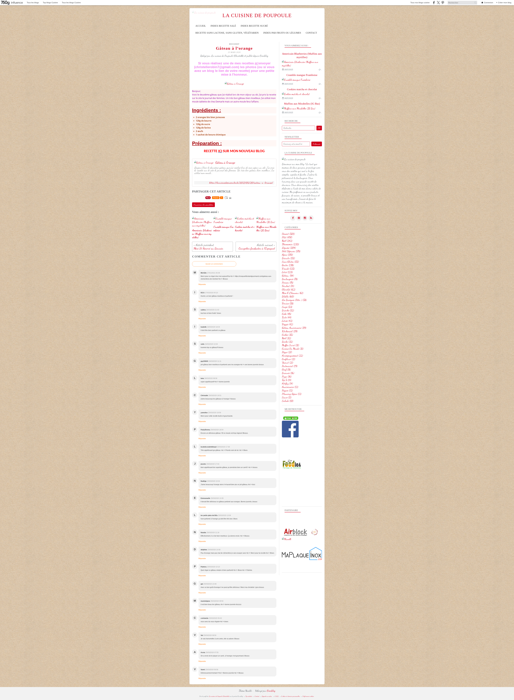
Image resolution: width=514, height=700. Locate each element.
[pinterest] (442, 2)
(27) (287, 352)
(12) (290, 387)
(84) (288, 275)
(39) (294, 327)
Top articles (248, 696)
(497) (287, 237)
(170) (287, 254)
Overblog (271, 690)
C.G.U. (277, 696)
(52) (288, 310)
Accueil (200, 25)
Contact (311, 32)
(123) (287, 272)
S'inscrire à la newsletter (203, 204)
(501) (288, 233)
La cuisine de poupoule (257, 15)
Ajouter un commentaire (214, 264)
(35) (287, 334)
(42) (287, 320)
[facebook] (434, 2)
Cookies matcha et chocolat (302, 89)
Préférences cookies (308, 696)
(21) (288, 359)
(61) (292, 293)
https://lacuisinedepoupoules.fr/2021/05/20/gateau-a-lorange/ (241, 183)
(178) (291, 251)
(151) (288, 258)
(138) (288, 265)
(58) (294, 300)
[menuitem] (200, 26)
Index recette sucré (254, 25)
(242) (287, 240)
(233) (290, 244)
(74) (288, 286)
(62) (288, 289)
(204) (289, 247)
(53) (287, 307)
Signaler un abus (267, 696)
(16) (288, 373)
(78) (290, 279)
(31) (290, 345)
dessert (234, 44)
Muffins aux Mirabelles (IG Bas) (302, 103)
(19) (289, 366)
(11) (286, 397)
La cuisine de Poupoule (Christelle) (219, 696)
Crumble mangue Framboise (301, 74)
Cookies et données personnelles (290, 696)
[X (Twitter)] (438, 2)
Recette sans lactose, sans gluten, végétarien (227, 32)
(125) (288, 268)
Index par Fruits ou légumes (282, 32)
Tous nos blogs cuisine (420, 2)
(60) (288, 296)
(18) (286, 369)
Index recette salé (223, 25)
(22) (292, 355)
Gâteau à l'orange (225, 162)
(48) (286, 313)
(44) (286, 317)
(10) (287, 400)
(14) (286, 380)
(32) (286, 338)
